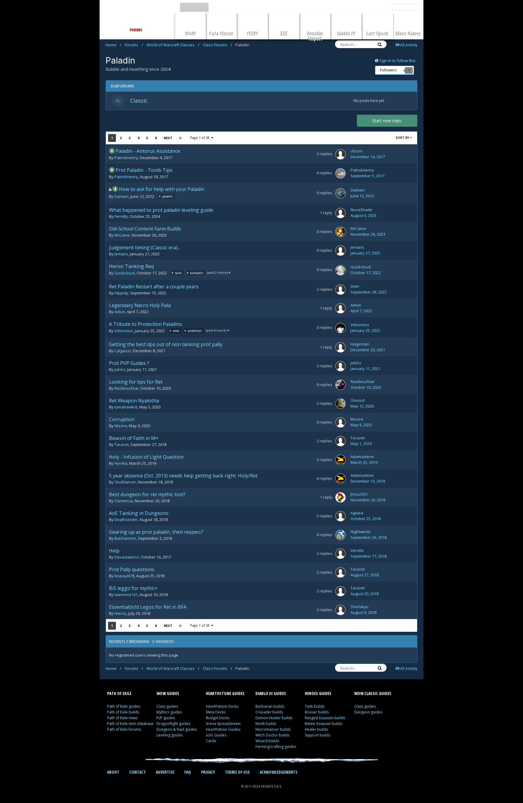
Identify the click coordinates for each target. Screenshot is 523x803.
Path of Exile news (122, 717)
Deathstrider (126, 519)
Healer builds (316, 729)
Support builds (317, 735)
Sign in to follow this (397, 60)
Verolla (356, 550)
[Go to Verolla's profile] (340, 554)
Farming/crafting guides (275, 746)
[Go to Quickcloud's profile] (340, 270)
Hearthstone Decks (222, 706)
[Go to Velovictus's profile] (340, 328)
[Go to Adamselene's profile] (340, 460)
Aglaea (356, 513)
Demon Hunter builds (273, 717)
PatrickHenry (126, 157)
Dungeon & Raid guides (176, 729)
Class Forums (217, 45)
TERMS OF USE (237, 772)
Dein (354, 286)
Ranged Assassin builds (325, 717)
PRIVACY (208, 772)
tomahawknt (125, 407)
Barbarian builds (269, 706)
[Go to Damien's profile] (340, 193)
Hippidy (121, 293)
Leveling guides (169, 735)
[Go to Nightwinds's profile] (340, 535)
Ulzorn (356, 151)
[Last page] (180, 138)
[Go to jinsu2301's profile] (340, 497)
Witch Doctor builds (272, 735)
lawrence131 (126, 594)
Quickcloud (124, 273)
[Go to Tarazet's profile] (340, 441)
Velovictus (123, 331)
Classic (139, 100)
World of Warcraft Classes (172, 45)
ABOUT (113, 772)
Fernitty (121, 216)
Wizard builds (267, 740)
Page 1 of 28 (200, 137)
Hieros (120, 613)
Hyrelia (120, 463)
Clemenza (123, 500)
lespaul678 (124, 575)
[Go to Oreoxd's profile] (340, 403)
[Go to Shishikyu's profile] (340, 610)
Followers (388, 70)
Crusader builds (269, 712)
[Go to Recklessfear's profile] (340, 385)
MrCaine (122, 235)
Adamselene (362, 456)
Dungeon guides (368, 712)
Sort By (403, 138)
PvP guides (165, 717)
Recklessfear (126, 388)
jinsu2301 (359, 494)
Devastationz (126, 557)
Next (168, 138)
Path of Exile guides (123, 706)
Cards (211, 740)
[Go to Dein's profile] (340, 289)
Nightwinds (360, 531)
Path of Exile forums (124, 729)
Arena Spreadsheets (223, 723)
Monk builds (265, 723)
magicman (359, 344)
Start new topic (387, 120)
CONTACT (137, 772)
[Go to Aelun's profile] (340, 308)
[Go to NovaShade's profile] (340, 213)
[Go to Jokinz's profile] (340, 366)
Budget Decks (217, 717)
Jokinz (119, 369)
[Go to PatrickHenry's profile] (340, 173)
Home (113, 45)
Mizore (120, 425)
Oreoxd (357, 400)
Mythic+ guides (169, 712)
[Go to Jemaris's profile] (340, 250)
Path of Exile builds (123, 712)
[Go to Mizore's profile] (340, 422)
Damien (121, 196)
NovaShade (361, 209)
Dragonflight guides (173, 723)
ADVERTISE (165, 772)
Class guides (167, 706)
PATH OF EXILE (119, 693)
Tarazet (121, 444)
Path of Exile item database (130, 723)
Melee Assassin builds (323, 723)
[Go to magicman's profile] (340, 347)
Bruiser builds (317, 712)
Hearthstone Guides (223, 729)
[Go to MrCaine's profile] (340, 232)
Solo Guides (216, 735)
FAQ (187, 772)
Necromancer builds (273, 729)
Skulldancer (125, 482)
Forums (134, 45)
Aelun (119, 311)
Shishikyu (359, 606)
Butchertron (125, 538)
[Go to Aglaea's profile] (340, 516)
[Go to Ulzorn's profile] (340, 154)
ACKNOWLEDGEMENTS (279, 772)
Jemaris (121, 254)
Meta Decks (215, 712)
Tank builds (314, 706)
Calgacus (122, 350)
